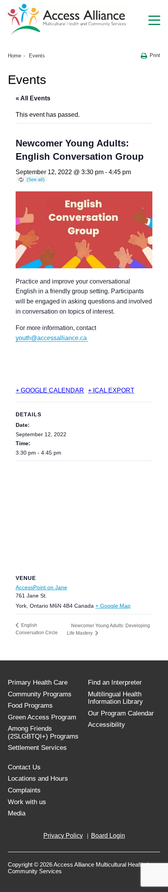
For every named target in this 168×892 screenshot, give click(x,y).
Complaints (24, 790)
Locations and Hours (38, 778)
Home (14, 56)
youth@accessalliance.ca (52, 338)
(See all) (36, 179)
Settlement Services (37, 747)
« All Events (33, 98)
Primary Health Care (38, 682)
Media (16, 813)
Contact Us (24, 767)
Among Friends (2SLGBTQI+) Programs (43, 732)
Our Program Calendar (121, 713)
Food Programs (30, 705)
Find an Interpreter (115, 682)
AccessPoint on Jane (41, 587)
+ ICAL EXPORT (111, 390)
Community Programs (39, 694)
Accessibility (106, 724)
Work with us (27, 802)
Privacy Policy (63, 835)
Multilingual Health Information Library (115, 698)
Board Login (108, 835)
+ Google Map (112, 606)
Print (155, 55)
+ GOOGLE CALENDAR (50, 390)
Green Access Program (42, 717)
